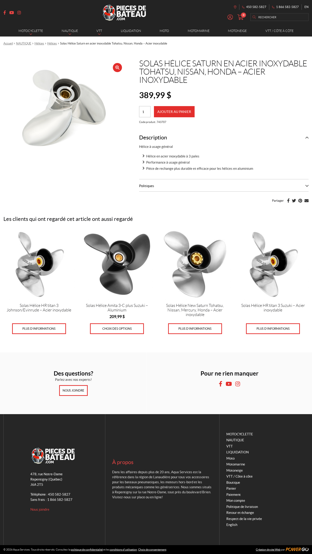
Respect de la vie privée (244, 519)
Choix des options (117, 328)
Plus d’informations (39, 328)
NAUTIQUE (23, 43)
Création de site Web (268, 549)
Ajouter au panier (174, 112)
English (231, 525)
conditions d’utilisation (123, 549)
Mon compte (235, 500)
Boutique (233, 482)
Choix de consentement (152, 549)
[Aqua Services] (124, 12)
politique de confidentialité (87, 549)
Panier (231, 488)
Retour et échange (240, 513)
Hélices (39, 43)
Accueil (8, 43)
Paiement (233, 495)
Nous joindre (73, 390)
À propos (122, 462)
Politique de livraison (242, 507)
